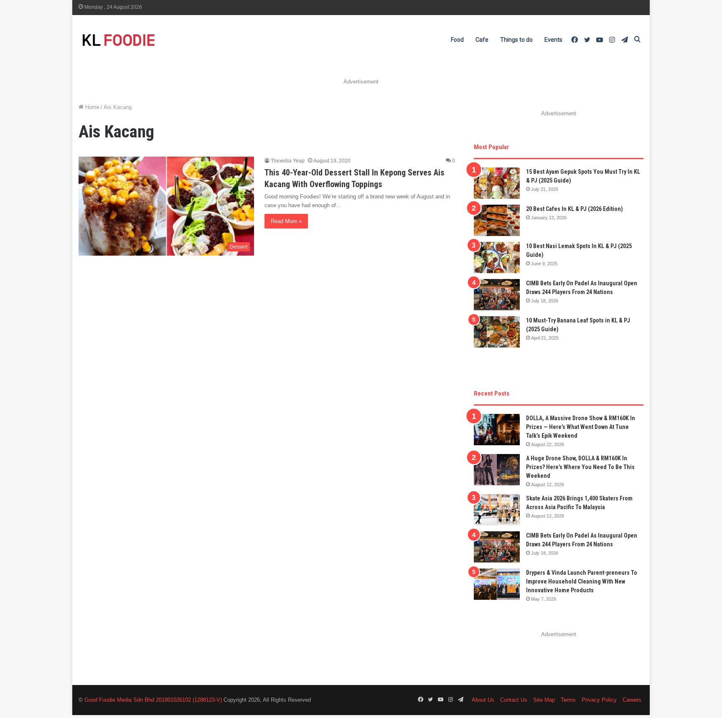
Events (553, 39)
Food (457, 39)
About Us (483, 700)
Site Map (544, 700)
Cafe (481, 39)
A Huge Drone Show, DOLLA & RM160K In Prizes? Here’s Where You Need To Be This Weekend (580, 467)
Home (91, 107)
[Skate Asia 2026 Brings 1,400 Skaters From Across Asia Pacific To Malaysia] (497, 509)
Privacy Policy (599, 700)
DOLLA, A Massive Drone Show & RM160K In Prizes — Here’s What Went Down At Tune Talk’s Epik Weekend (580, 427)
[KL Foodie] (152, 40)
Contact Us (513, 700)
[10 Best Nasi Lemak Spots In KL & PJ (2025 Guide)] (497, 257)
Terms (568, 700)
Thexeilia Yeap (288, 161)
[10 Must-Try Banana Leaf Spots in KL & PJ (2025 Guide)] (497, 332)
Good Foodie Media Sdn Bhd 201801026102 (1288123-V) (153, 700)
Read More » (286, 221)
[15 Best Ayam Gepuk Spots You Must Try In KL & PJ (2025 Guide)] (497, 183)
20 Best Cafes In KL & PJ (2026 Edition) (574, 209)
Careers (632, 700)
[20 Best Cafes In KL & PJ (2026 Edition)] (497, 220)
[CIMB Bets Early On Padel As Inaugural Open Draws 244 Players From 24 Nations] (497, 294)
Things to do (516, 39)
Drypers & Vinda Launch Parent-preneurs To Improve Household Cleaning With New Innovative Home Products (581, 581)
